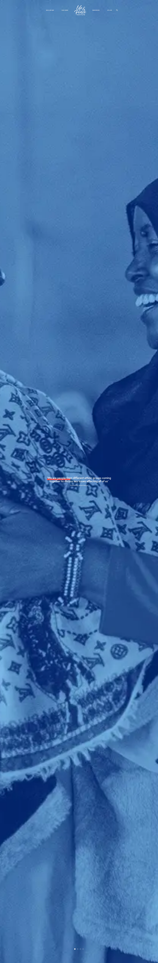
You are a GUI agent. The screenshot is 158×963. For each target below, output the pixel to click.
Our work (65, 10)
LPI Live (109, 10)
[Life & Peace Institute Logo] (80, 10)
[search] (117, 10)
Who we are (50, 10)
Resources (96, 10)
